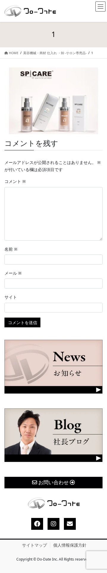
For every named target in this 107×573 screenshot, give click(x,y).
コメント (15, 181)
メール (13, 273)
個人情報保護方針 (69, 545)
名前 (11, 249)
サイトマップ (34, 545)
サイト (10, 297)
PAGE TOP (97, 551)
